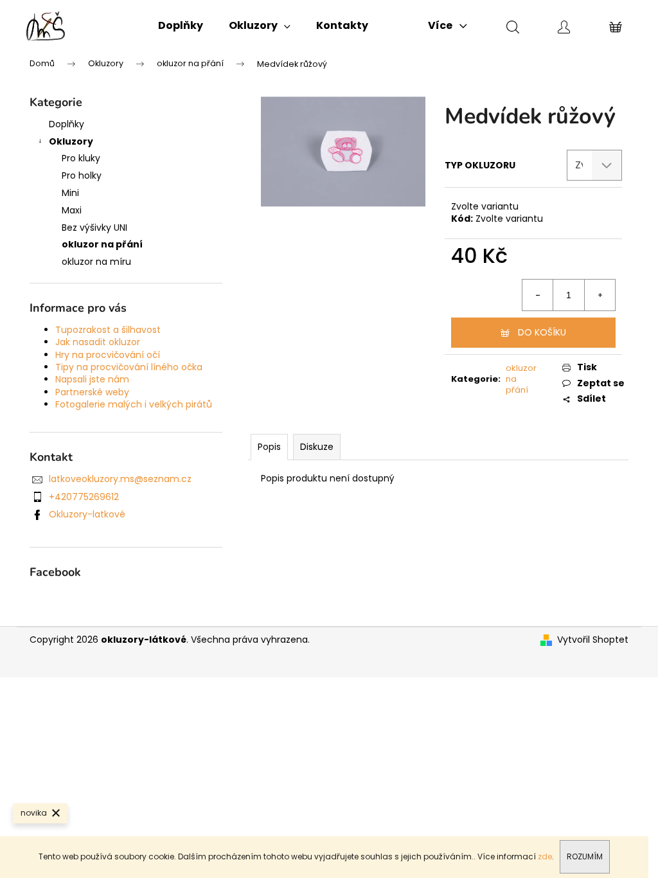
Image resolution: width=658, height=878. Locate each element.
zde (545, 856)
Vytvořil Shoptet (592, 640)
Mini (70, 192)
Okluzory (71, 141)
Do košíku (542, 332)
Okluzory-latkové (87, 514)
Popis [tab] (269, 446)
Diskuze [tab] (316, 446)
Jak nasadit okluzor (97, 342)
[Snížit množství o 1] (537, 295)
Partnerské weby (92, 392)
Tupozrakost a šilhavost (108, 329)
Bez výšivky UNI (94, 227)
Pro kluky (81, 158)
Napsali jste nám (92, 379)
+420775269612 (84, 496)
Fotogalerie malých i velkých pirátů (133, 404)
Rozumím (585, 856)
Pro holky (82, 175)
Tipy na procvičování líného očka (128, 367)
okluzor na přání (102, 244)
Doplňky (66, 124)
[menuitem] (180, 25)
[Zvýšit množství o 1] (599, 295)
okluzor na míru (96, 261)
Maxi (72, 210)
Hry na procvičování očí (107, 354)
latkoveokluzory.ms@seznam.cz (120, 478)
